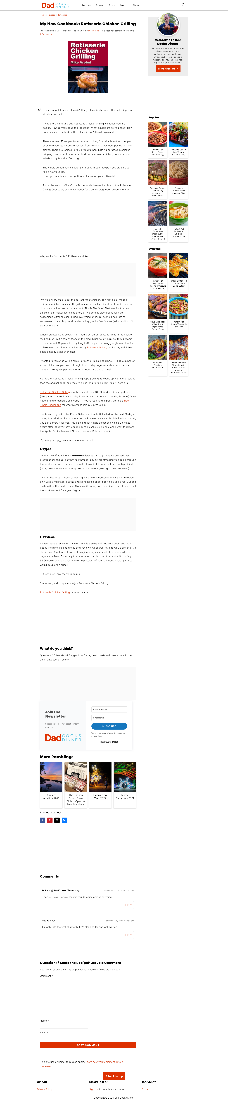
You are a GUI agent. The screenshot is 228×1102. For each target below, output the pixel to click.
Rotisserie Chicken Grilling (55, 392)
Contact (146, 1089)
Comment (46, 976)
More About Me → (168, 68)
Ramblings (62, 15)
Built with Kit (109, 742)
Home (43, 15)
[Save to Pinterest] (50, 820)
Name (44, 1020)
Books (99, 5)
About (136, 5)
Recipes (86, 5)
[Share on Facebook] (42, 820)
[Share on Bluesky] (64, 820)
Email (44, 1032)
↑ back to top (114, 1076)
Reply (128, 905)
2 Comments (46, 34)
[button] (63, 738)
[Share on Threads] (57, 820)
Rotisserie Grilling (97, 347)
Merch (123, 5)
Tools (112, 5)
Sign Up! (94, 1089)
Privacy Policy (44, 1089)
